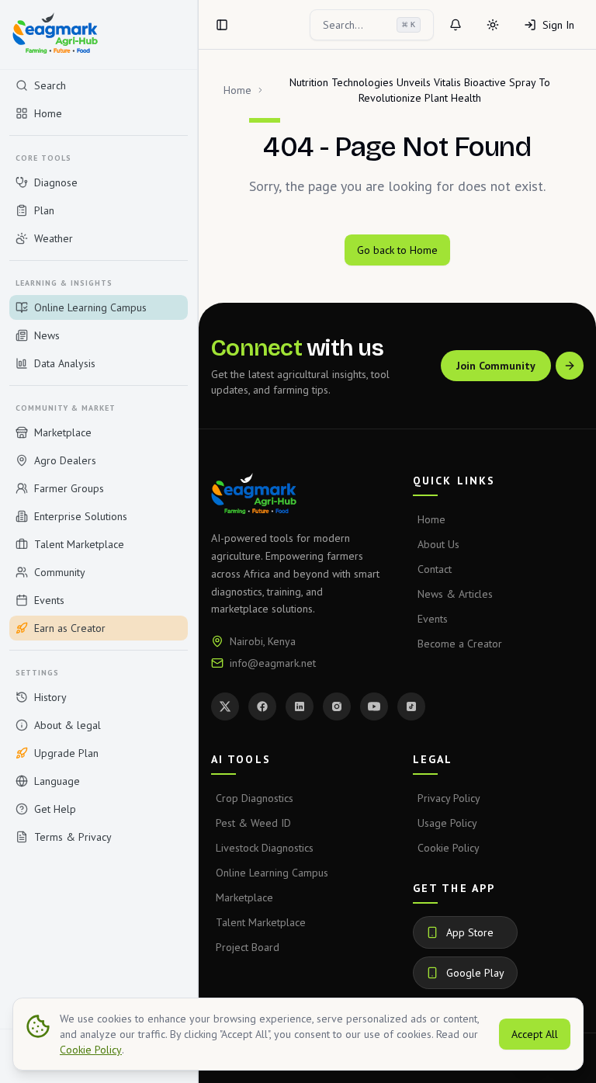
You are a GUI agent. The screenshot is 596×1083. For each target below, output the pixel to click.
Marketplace (244, 897)
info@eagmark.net (273, 663)
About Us (438, 544)
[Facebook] (262, 706)
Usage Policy (447, 823)
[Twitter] (225, 706)
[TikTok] (411, 706)
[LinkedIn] (300, 706)
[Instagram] (337, 706)
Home (237, 90)
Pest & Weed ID (253, 823)
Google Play (475, 973)
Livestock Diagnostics (265, 848)
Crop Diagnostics (254, 798)
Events (433, 619)
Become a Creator (460, 644)
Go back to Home (397, 250)
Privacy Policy (449, 798)
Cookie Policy (449, 848)
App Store (470, 932)
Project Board (247, 947)
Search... (369, 25)
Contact (435, 569)
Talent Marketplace (261, 922)
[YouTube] (374, 706)
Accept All (534, 1034)
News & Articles (455, 594)
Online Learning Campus (272, 873)
